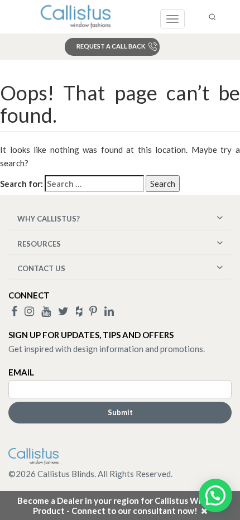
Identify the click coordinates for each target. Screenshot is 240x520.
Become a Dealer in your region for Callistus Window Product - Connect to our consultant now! (120, 505)
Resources (39, 243)
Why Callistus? (48, 218)
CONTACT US (41, 268)
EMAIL (21, 372)
